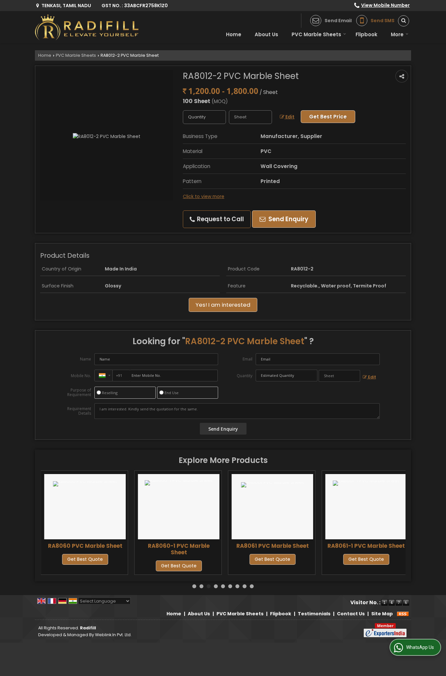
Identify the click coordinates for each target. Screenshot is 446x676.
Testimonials (314, 613)
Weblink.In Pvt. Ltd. (113, 635)
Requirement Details (79, 411)
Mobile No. (81, 375)
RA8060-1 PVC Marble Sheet (179, 549)
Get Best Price (328, 116)
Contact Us (351, 613)
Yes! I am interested (223, 305)
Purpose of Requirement (79, 392)
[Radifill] (87, 27)
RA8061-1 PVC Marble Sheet (366, 546)
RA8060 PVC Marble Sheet (85, 546)
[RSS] (403, 613)
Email (247, 359)
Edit (289, 117)
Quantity (244, 375)
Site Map (382, 613)
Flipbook (366, 34)
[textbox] (250, 117)
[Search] (401, 20)
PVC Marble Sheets (316, 34)
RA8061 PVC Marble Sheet (272, 546)
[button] (385, 5)
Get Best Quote (85, 559)
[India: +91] (103, 375)
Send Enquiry (287, 219)
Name (85, 359)
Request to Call (220, 219)
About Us (266, 34)
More (397, 34)
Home (233, 34)
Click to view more (203, 196)
